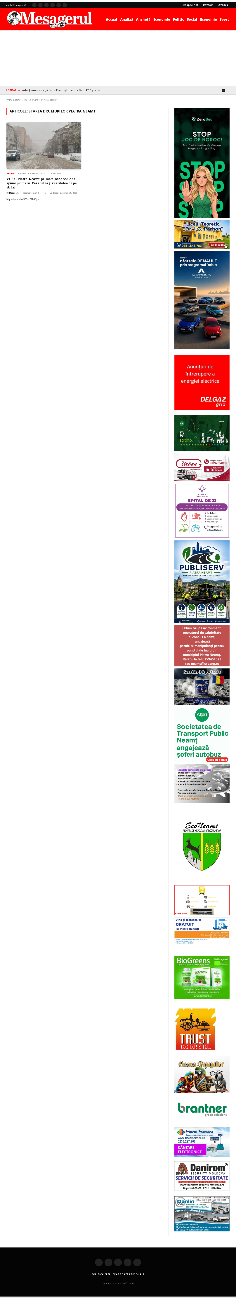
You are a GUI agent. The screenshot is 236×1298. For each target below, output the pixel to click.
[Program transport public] (202, 450)
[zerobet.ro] (202, 217)
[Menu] (223, 90)
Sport (224, 19)
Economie (161, 19)
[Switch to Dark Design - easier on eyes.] (218, 90)
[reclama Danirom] (202, 1189)
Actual (111, 19)
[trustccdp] (195, 1049)
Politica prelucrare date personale (118, 1274)
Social (192, 19)
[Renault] (202, 348)
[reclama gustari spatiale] (202, 704)
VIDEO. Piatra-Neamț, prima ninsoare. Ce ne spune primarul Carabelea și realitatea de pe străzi (41, 183)
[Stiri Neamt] (49, 19)
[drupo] (202, 914)
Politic (178, 19)
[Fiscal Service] (202, 1142)
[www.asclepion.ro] (202, 537)
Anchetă (143, 19)
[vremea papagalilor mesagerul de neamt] (202, 1074)
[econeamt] (202, 882)
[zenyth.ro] (202, 977)
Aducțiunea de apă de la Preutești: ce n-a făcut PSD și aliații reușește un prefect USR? (63, 90)
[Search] (229, 90)
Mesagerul (14, 193)
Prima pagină (13, 99)
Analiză (126, 19)
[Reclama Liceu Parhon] (202, 248)
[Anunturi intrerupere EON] (202, 382)
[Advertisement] (118, 58)
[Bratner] (202, 1120)
